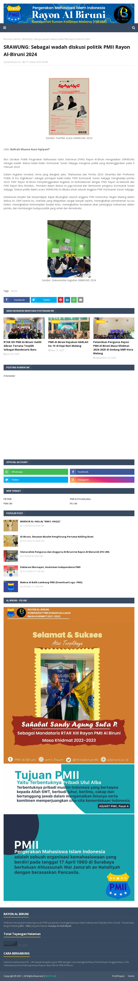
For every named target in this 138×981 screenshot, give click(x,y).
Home (131, 976)
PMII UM (8, 503)
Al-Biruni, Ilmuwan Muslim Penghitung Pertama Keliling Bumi (56, 536)
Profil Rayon (118, 976)
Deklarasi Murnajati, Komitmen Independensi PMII (50, 567)
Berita (17, 39)
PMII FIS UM (50, 976)
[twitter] (36, 480)
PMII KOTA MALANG (80, 499)
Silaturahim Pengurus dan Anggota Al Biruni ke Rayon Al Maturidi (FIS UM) (64, 551)
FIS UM (73, 503)
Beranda (8, 39)
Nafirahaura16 (13, 62)
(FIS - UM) (25, 925)
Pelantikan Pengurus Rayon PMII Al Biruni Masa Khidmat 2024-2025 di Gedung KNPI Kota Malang (113, 347)
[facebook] (102, 472)
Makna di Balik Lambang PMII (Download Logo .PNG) (51, 582)
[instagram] (102, 480)
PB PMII (8, 499)
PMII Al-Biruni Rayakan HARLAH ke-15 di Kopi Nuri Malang (68, 343)
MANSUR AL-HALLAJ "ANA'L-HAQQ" (40, 521)
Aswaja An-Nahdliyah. (60, 925)
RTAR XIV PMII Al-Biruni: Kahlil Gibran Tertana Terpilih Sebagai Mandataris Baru (22, 345)
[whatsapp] (36, 472)
